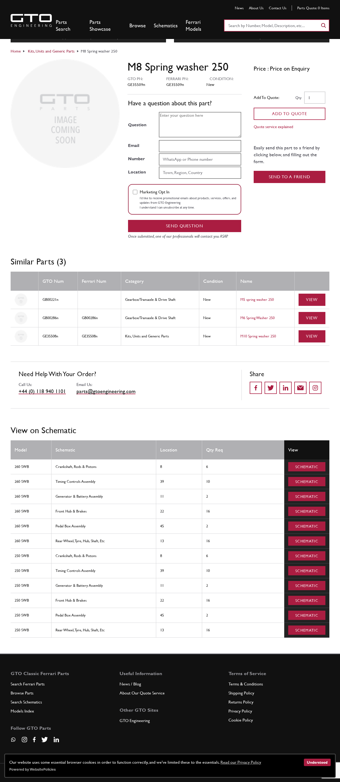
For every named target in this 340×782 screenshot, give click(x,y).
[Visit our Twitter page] (44, 739)
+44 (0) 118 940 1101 (42, 391)
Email (133, 145)
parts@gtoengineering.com (105, 391)
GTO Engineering (135, 720)
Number (136, 158)
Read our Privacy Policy (240, 762)
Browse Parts (22, 693)
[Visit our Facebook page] (34, 739)
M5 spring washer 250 (257, 299)
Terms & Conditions (245, 684)
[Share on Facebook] (256, 388)
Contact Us (277, 8)
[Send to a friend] (300, 388)
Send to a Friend (290, 176)
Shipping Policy (241, 693)
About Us (256, 8)
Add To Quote (289, 113)
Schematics (166, 25)
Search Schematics (26, 702)
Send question (184, 225)
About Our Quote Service (142, 693)
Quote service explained (273, 126)
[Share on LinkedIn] (285, 388)
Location (137, 172)
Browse (137, 25)
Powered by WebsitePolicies (32, 769)
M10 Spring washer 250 (258, 336)
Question (137, 124)
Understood (317, 762)
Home (16, 51)
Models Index (22, 711)
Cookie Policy (240, 720)
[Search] (323, 25)
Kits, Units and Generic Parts (51, 51)
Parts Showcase (100, 25)
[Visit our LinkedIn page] (56, 739)
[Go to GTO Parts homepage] (31, 20)
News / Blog (130, 684)
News (239, 8)
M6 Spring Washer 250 (257, 318)
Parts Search (63, 25)
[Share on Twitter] (271, 388)
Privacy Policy (240, 711)
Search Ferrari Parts (28, 684)
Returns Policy (240, 702)
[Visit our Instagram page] (24, 739)
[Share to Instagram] (315, 388)
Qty (298, 97)
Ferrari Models (193, 25)
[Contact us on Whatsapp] (13, 741)
